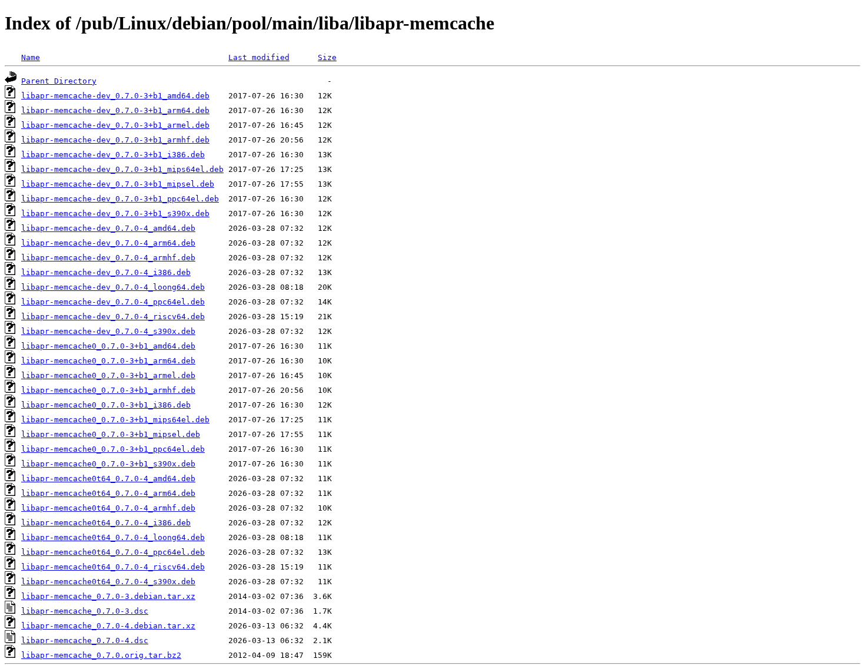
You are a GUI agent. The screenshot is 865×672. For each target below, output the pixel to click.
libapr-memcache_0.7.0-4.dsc (84, 640)
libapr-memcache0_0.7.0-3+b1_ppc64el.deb (113, 449)
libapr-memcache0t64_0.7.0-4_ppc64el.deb (113, 552)
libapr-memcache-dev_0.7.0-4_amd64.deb (108, 228)
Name (30, 57)
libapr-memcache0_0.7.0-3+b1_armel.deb (108, 375)
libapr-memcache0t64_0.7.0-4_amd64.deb (108, 478)
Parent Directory (59, 81)
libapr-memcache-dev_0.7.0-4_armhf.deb (108, 257)
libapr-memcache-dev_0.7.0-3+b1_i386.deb (113, 154)
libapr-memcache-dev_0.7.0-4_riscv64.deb (113, 316)
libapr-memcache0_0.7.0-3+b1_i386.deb (106, 404)
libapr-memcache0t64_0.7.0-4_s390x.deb (108, 581)
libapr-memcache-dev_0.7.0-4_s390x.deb (108, 331)
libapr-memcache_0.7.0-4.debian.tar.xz (108, 625)
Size (327, 57)
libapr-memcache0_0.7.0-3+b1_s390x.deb (108, 463)
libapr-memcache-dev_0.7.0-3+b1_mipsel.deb (117, 184)
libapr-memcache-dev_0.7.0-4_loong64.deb (113, 287)
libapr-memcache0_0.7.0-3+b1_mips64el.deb (115, 419)
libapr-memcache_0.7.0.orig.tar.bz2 (101, 655)
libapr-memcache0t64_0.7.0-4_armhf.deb (108, 508)
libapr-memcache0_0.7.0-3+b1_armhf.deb (108, 390)
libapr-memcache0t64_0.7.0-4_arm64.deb (108, 493)
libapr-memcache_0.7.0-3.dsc (84, 611)
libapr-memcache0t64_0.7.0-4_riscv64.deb (113, 566)
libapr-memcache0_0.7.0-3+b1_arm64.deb (108, 360)
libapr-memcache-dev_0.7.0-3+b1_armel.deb (115, 125)
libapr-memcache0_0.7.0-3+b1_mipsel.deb (110, 434)
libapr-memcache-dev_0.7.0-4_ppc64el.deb (113, 301)
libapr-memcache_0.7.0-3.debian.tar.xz (108, 596)
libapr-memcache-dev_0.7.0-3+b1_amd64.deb (115, 95)
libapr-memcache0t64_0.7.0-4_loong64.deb (113, 537)
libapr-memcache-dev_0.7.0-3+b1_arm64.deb (115, 110)
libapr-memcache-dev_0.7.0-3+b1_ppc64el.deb (120, 198)
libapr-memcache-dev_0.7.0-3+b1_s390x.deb (115, 213)
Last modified (259, 57)
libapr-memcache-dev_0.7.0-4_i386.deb (106, 272)
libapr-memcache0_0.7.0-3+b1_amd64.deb (108, 346)
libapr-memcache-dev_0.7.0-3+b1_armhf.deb (115, 139)
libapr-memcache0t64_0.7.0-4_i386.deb (106, 522)
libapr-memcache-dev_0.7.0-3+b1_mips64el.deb (122, 169)
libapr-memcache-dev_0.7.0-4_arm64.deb (108, 243)
